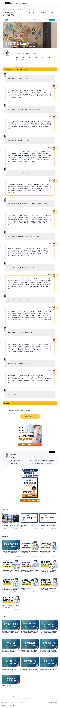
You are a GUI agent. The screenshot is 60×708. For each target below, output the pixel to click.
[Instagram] (10, 705)
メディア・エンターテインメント (27, 9)
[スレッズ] (13, 705)
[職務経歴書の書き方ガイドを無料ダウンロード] (30, 485)
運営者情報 (24, 702)
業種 (8, 696)
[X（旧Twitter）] (8, 705)
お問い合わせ (5, 702)
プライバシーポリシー (14, 702)
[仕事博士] (8, 3)
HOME (3, 696)
